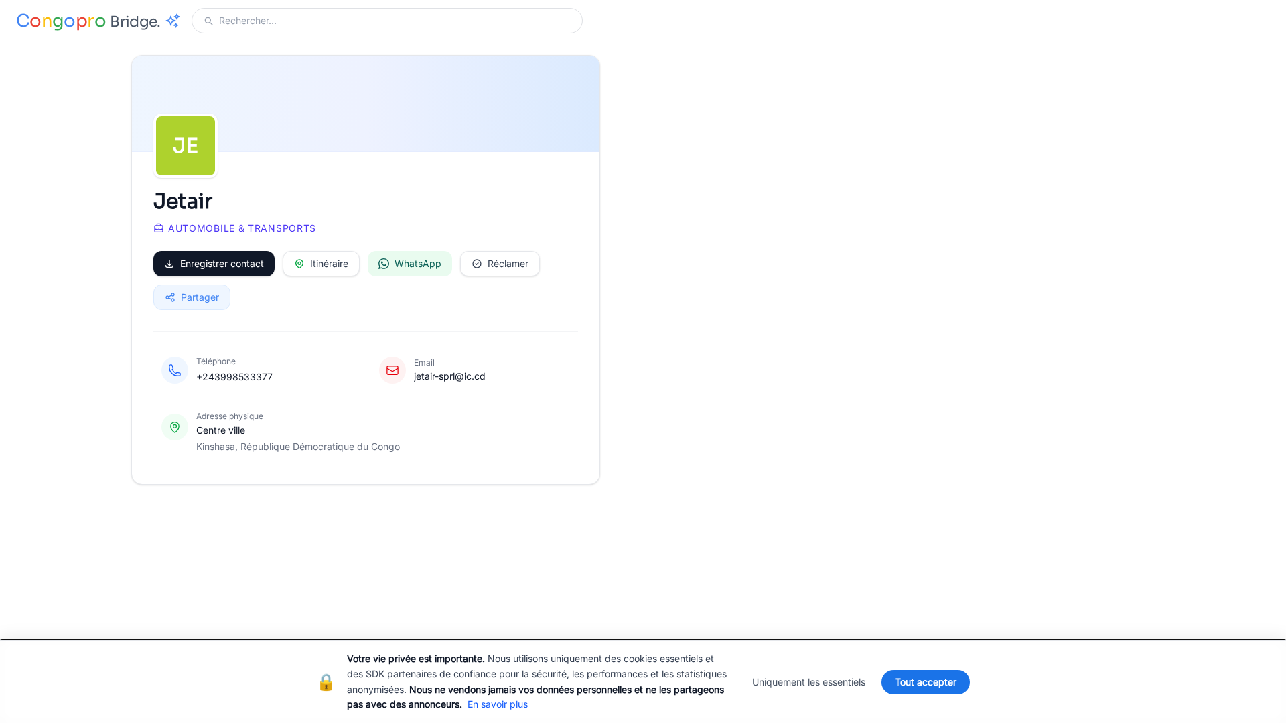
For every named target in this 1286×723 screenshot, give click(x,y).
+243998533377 (234, 376)
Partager (200, 297)
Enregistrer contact (222, 263)
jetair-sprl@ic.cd (450, 376)
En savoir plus (498, 704)
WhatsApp (418, 263)
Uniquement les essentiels (808, 682)
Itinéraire (329, 263)
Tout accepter (925, 682)
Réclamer (508, 263)
